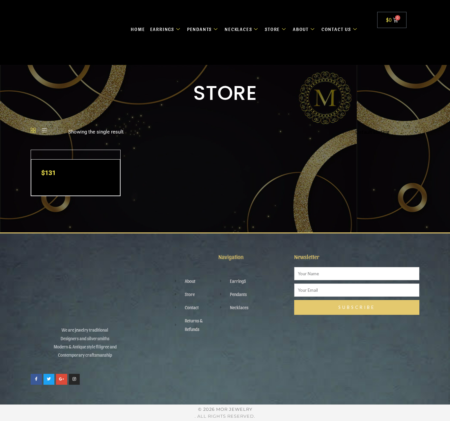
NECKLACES (238, 29)
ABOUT (301, 29)
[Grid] (33, 131)
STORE (272, 29)
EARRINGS (162, 29)
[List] (44, 131)
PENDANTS (199, 29)
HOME (138, 29)
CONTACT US (336, 29)
